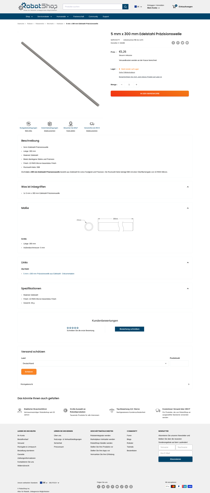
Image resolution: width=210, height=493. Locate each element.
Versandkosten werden (128, 60)
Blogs (129, 439)
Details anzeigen (49, 131)
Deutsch (53, 483)
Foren (129, 435)
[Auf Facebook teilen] (173, 42)
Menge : (114, 84)
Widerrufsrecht (23, 466)
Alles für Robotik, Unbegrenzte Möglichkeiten (33, 491)
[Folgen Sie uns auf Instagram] (108, 486)
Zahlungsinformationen (26, 458)
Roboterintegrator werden (100, 435)
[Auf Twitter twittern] (182, 42)
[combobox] (92, 6)
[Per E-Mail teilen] (187, 42)
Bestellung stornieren (26, 450)
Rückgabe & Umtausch (27, 447)
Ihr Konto (21, 435)
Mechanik (50, 24)
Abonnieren (175, 459)
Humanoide (61, 16)
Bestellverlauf (23, 439)
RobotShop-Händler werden (101, 443)
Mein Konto (152, 8)
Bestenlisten (132, 450)
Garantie (21, 454)
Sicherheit (58, 443)
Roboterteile (40, 24)
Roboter (30, 24)
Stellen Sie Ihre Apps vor (100, 450)
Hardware (60, 24)
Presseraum (59, 447)
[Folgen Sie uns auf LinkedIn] (126, 486)
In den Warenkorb (149, 93)
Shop (28, 16)
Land (23, 358)
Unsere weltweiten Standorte (28, 483)
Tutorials (130, 447)
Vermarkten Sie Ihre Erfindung (102, 454)
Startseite (21, 24)
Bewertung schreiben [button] (130, 329)
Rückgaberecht (27, 384)
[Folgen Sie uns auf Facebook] (98, 486)
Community (93, 16)
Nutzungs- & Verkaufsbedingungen (68, 439)
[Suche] (125, 6)
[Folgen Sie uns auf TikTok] (121, 486)
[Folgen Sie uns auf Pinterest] (112, 486)
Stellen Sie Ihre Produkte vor (101, 447)
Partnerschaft (78, 16)
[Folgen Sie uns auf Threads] (131, 486)
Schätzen (29, 372)
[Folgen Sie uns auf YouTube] (117, 486)
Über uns (57, 435)
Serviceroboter (43, 16)
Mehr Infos (28, 131)
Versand (21, 443)
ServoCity (115, 40)
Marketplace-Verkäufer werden (102, 439)
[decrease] (121, 84)
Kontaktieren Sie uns (26, 462)
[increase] (136, 84)
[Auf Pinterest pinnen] (178, 42)
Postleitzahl (175, 358)
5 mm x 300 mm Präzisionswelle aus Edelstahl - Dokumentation (48, 274)
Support (106, 16)
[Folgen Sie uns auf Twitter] (103, 486)
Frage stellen (70, 131)
